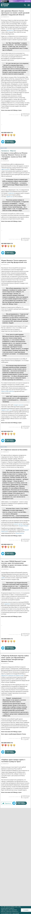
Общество (13, 150)
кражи (3, 577)
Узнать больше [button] (15, 913)
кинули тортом (18, 524)
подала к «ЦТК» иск (6, 410)
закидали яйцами (23, 526)
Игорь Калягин (20, 533)
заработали (9, 196)
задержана (7, 604)
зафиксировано (5, 169)
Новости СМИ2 (3, 148)
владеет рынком (18, 405)
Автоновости (5, 150)
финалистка (10, 30)
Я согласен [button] (26, 910)
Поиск (25, 5)
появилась (11, 193)
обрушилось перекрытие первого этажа (12, 675)
